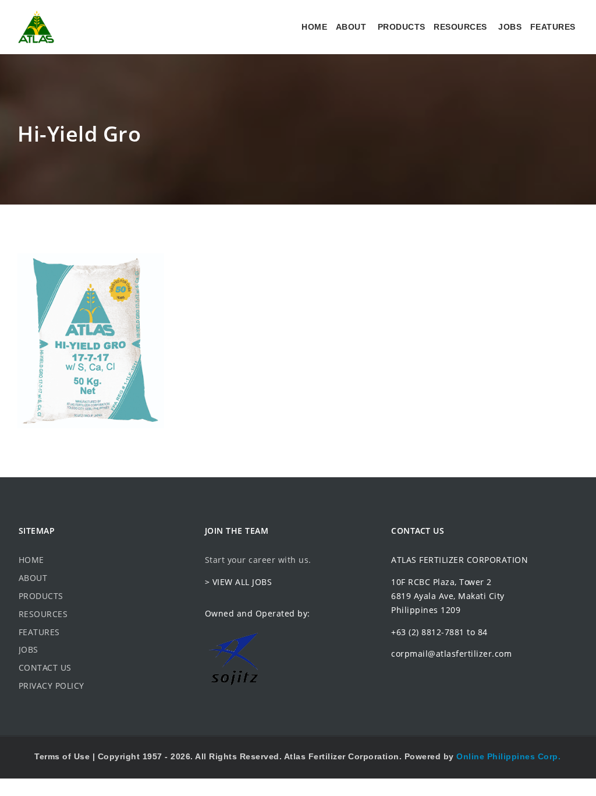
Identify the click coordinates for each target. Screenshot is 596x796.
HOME (314, 26)
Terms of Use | (66, 756)
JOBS (510, 26)
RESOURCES (460, 26)
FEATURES (553, 26)
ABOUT (351, 26)
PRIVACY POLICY (51, 685)
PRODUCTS (401, 26)
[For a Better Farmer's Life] (35, 27)
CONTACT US (45, 667)
